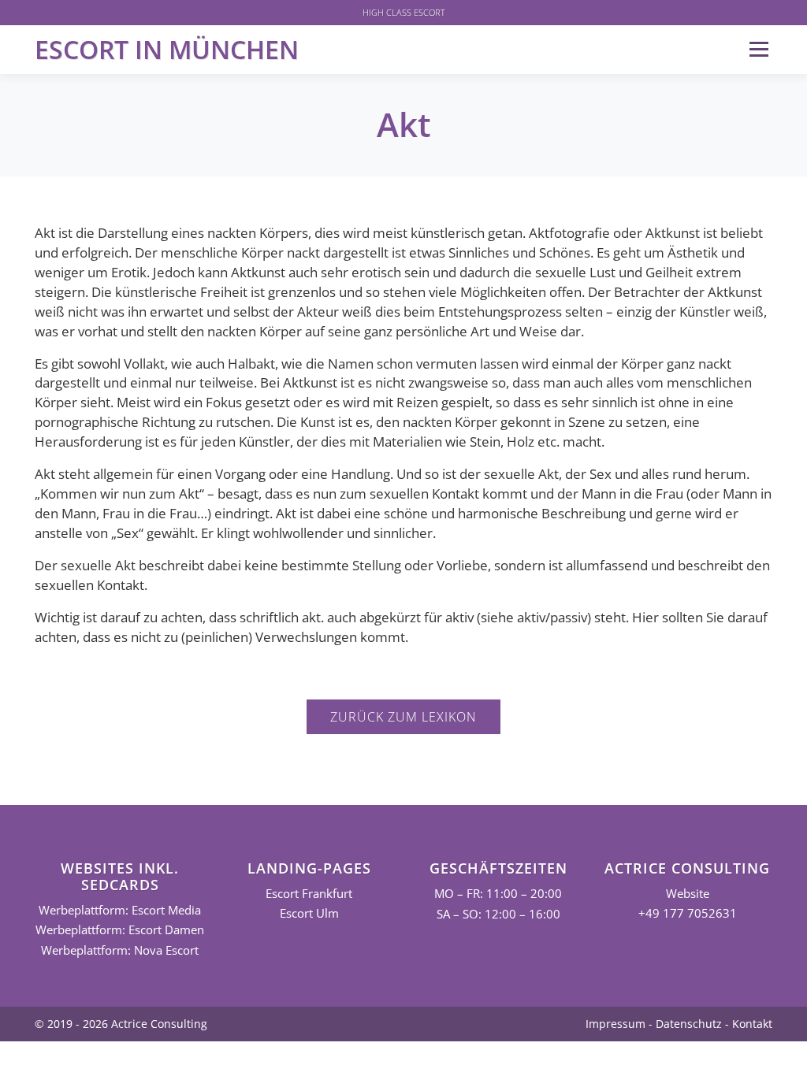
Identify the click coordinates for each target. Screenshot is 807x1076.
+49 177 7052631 (687, 913)
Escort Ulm (309, 913)
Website (687, 894)
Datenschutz (689, 1023)
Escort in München (167, 49)
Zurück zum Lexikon (403, 716)
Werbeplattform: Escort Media (120, 910)
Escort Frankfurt (309, 894)
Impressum (615, 1023)
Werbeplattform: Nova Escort (120, 950)
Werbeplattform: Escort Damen (119, 930)
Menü (758, 49)
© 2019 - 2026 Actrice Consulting (121, 1023)
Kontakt (752, 1023)
